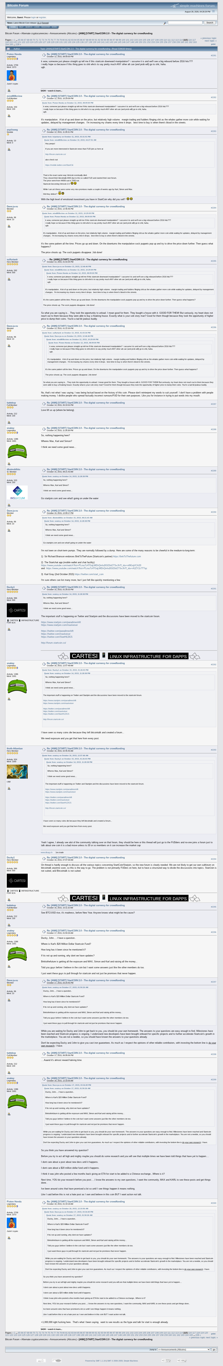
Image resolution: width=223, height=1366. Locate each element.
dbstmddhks (13, 469)
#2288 (213, 429)
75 (49, 40)
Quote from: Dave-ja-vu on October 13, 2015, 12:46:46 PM (66, 266)
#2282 (213, 97)
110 (165, 40)
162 (191, 42)
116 (190, 40)
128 (48, 42)
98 (117, 40)
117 (194, 40)
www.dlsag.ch (46, 852)
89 (90, 40)
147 (128, 42)
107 (153, 40)
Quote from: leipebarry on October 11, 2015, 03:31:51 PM (66, 137)
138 (90, 42)
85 (78, 40)
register (42, 17)
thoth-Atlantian (15, 748)
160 (182, 42)
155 (161, 42)
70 (34, 40)
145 (119, 42)
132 (65, 42)
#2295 (213, 907)
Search (28, 27)
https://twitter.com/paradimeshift (57, 631)
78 (57, 40)
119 (11, 42)
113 (177, 40)
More (54, 27)
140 (99, 42)
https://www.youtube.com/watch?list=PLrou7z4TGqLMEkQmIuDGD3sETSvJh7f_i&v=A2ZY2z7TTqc (96, 568)
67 (25, 40)
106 (148, 40)
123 (27, 42)
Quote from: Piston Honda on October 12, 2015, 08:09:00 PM (67, 103)
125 (36, 42)
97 (114, 40)
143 (111, 42)
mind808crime (14, 96)
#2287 (213, 404)
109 (161, 40)
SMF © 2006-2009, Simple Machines (122, 1361)
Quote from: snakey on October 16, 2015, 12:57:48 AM (65, 755)
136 (82, 42)
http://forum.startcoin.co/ (55, 154)
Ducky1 (11, 587)
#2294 (213, 859)
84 (75, 40)
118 (7, 42)
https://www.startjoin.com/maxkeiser (59, 625)
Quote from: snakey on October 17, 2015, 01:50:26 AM (65, 987)
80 (63, 40)
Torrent (45, 23)
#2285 (213, 261)
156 (165, 42)
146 (124, 42)
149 (136, 42)
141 (103, 42)
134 (73, 42)
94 (105, 40)
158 (174, 42)
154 (157, 42)
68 (28, 40)
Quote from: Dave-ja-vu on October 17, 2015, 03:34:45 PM (66, 1085)
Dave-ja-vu (12, 206)
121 (19, 42)
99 (120, 40)
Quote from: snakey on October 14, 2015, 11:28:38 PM (65, 476)
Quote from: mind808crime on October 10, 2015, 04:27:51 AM (70, 140)
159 (178, 42)
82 (69, 40)
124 (32, 42)
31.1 (39, 23)
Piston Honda (14, 54)
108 (157, 40)
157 (170, 42)
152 (149, 42)
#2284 (213, 208)
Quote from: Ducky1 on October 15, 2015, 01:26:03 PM (65, 670)
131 (61, 42)
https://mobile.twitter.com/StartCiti (59, 165)
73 (43, 40)
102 (132, 40)
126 (40, 42)
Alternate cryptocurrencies (34, 33)
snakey (10, 428)
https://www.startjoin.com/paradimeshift (61, 622)
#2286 (213, 327)
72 (40, 40)
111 (169, 40)
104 (140, 40)
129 (53, 42)
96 (111, 40)
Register (45, 27)
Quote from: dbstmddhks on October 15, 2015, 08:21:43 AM (67, 518)
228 (17, 44)
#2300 (213, 1203)
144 (115, 42)
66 (22, 40)
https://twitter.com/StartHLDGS (56, 637)
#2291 (213, 589)
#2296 (213, 932)
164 (7, 44)
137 (86, 42)
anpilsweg (12, 129)
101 (127, 40)
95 (108, 40)
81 (66, 40)
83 (72, 40)
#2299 (213, 1079)
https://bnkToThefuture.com (127, 556)
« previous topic (209, 38)
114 (181, 40)
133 (69, 42)
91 (96, 40)
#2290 (213, 512)
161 (186, 42)
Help (21, 27)
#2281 (213, 55)
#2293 (213, 750)
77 (54, 40)
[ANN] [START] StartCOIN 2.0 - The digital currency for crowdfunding (115, 33)
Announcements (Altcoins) (63, 33)
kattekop (11, 402)
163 (195, 42)
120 (15, 42)
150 (140, 42)
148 (132, 42)
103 (136, 40)
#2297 (213, 982)
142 (107, 42)
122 (23, 42)
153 (153, 42)
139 (94, 42)
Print (213, 44)
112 (173, 40)
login (33, 17)
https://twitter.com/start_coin (89, 574)
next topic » (211, 40)
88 (87, 40)
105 (144, 40)
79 (60, 40)
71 (37, 40)
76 (52, 40)
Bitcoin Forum (12, 33)
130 (57, 42)
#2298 (213, 1054)
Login (36, 27)
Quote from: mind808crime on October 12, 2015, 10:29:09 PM (68, 213)
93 (102, 40)
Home (13, 27)
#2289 (213, 471)
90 (93, 40)
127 (44, 42)
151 (145, 42)
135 (78, 42)
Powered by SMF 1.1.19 (95, 1361)
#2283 (213, 131)
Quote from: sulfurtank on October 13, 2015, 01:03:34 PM (66, 333)
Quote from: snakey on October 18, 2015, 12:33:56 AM (65, 1209)
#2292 (213, 664)
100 (123, 40)
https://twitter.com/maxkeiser (55, 634)
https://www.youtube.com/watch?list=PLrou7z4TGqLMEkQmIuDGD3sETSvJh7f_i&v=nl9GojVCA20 (91, 565)
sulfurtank (12, 259)
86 (81, 40)
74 (46, 40)
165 (11, 44)
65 (19, 40)
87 (84, 40)
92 (99, 40)
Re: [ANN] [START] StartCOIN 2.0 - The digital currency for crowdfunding (86, 54)
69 (31, 40)
